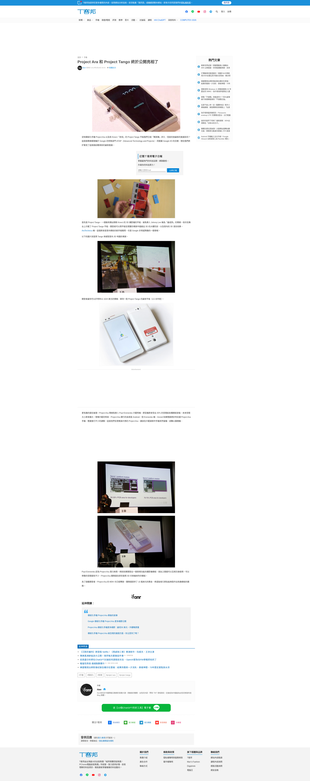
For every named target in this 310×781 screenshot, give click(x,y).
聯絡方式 (143, 766)
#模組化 (90, 675)
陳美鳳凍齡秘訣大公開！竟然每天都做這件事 (102, 656)
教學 (121, 20)
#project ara (110, 675)
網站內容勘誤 (216, 758)
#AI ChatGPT (160, 20)
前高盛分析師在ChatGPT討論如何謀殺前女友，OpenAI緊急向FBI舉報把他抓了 (118, 659)
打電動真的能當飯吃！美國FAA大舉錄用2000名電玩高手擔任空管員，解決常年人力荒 (215, 75)
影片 (127, 20)
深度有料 (172, 20)
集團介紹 (143, 758)
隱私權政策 (186, 3)
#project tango (124, 675)
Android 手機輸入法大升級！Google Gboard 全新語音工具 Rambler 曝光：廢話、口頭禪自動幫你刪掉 (215, 139)
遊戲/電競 (106, 20)
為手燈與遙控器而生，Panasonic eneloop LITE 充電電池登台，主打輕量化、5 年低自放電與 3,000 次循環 (216, 115)
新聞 (81, 20)
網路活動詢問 (216, 766)
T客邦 (189, 758)
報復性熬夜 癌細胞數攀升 (92, 663)
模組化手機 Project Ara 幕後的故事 (103, 615)
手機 (97, 20)
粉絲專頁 (116, 722)
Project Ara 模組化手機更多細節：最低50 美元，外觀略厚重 (113, 627)
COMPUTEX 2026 (188, 20)
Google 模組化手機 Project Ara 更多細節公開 (107, 621)
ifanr (84, 68)
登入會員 (101, 738)
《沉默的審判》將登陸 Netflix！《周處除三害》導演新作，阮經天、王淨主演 (117, 652)
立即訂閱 (173, 170)
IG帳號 (178, 722)
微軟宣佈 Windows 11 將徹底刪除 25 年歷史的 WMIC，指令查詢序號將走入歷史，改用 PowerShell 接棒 (216, 91)
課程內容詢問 (216, 762)
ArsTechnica (87, 231)
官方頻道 (147, 722)
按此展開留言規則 (106, 741)
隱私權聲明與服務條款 (173, 758)
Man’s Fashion (193, 762)
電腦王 (190, 770)
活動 (133, 20)
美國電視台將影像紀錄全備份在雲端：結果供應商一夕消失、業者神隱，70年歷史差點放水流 (125, 667)
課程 (150, 20)
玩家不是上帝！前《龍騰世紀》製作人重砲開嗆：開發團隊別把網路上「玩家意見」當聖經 (215, 107)
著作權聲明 (168, 762)
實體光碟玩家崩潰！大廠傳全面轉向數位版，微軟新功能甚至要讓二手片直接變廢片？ (215, 131)
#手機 (81, 675)
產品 (89, 20)
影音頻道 (163, 722)
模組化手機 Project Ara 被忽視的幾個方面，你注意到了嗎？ (113, 633)
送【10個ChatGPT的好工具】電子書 (132, 708)
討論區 (142, 20)
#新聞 (100, 675)
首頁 (79, 57)
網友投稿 (214, 770)
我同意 (226, 3)
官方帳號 (132, 722)
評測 (114, 20)
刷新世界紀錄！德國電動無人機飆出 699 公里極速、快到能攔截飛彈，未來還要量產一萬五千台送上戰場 (215, 67)
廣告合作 (143, 762)
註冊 (229, 12)
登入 (223, 12)
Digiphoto (191, 766)
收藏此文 (112, 68)
